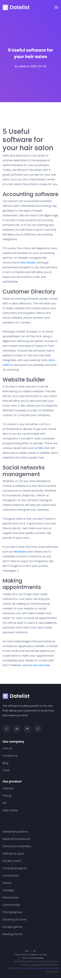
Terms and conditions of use (30, 954)
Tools (6, 770)
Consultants (11, 875)
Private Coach (12, 861)
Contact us (10, 755)
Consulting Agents (15, 868)
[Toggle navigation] (56, 7)
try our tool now (39, 665)
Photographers (13, 912)
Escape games (12, 927)
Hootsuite (19, 552)
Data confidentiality (33, 958)
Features (8, 788)
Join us (7, 748)
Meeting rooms (12, 934)
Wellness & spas (13, 853)
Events (7, 883)
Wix (41, 448)
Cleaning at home (14, 919)
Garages (8, 890)
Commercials (11, 905)
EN (26, 951)
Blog (5, 763)
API (4, 803)
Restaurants (10, 897)
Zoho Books (27, 263)
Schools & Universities (17, 846)
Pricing (7, 795)
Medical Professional (16, 839)
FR (34, 951)
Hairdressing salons (15, 831)
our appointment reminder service (38, 968)
